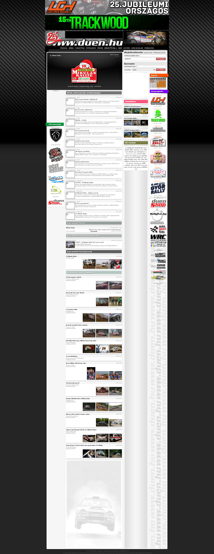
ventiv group (137, 167)
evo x (135, 153)
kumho (135, 159)
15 (162, 80)
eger (135, 151)
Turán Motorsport (71, 342)
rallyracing (136, 163)
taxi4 (138, 165)
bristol (145, 148)
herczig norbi (132, 157)
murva (143, 161)
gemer (135, 156)
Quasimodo (94, 231)
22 (162, 82)
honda (138, 157)
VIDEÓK (100, 48)
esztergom (140, 152)
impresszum (100, 551)
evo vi (131, 153)
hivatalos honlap (84, 86)
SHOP (120, 48)
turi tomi (130, 167)
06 (164, 85)
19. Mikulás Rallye (71, 97)
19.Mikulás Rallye (71, 256)
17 (151, 82)
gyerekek (144, 156)
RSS (128, 551)
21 (160, 82)
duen (126, 151)
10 (151, 80)
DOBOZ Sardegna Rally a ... (132, 130)
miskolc (126, 161)
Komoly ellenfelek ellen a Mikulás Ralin (78, 398)
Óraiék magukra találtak (73, 277)
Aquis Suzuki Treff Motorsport (75, 358)
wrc (136, 169)
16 (164, 80)
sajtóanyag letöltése (71, 280)
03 (158, 85)
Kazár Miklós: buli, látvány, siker (76, 363)
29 (162, 83)
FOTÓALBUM (91, 48)
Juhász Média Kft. (71, 431)
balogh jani (130, 148)
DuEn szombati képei (142, 126)
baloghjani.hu (70, 311)
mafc (139, 159)
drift (145, 150)
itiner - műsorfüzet (95, 86)
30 (164, 83)
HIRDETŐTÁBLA (110, 48)
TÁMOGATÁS (149, 48)
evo (145, 151)
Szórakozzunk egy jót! (73, 383)
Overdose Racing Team (72, 279)
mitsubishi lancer (134, 161)
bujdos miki (129, 150)
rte (140, 163)
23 (164, 82)
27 (158, 83)
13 (158, 80)
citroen (141, 150)
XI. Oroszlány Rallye (130, 118)
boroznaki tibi (138, 148)
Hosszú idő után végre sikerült (75, 292)
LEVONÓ (126, 48)
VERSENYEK (80, 48)
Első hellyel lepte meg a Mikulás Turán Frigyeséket (81, 340)
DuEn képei (145, 114)
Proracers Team (70, 327)
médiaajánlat (123, 551)
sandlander (127, 165)
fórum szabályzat (115, 551)
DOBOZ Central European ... (133, 106)
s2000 (143, 163)
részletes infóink (158, 106)
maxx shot (144, 159)
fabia (144, 154)
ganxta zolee (128, 155)
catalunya (136, 150)
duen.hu (131, 152)
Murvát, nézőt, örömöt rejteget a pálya (78, 414)
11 (153, 80)
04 (160, 85)
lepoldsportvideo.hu (71, 240)
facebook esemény (73, 86)
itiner (145, 157)
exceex (139, 154)
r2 (127, 163)
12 (162, 86)
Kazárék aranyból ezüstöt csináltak (76, 325)
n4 (146, 161)
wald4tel (144, 167)
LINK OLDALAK (137, 48)
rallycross (130, 163)
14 (160, 80)
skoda (132, 165)
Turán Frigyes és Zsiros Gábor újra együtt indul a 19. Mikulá (84, 445)
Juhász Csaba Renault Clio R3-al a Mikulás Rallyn (81, 429)
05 (162, 85)
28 (160, 83)
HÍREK (71, 48)
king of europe (128, 159)
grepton (139, 155)
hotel (142, 157)
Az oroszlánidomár (71, 356)
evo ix (127, 153)
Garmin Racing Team (72, 294)
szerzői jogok (107, 551)
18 (153, 82)
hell (126, 157)
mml (140, 161)
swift (135, 165)
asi (126, 148)
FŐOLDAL (63, 48)
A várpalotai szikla (71, 309)
